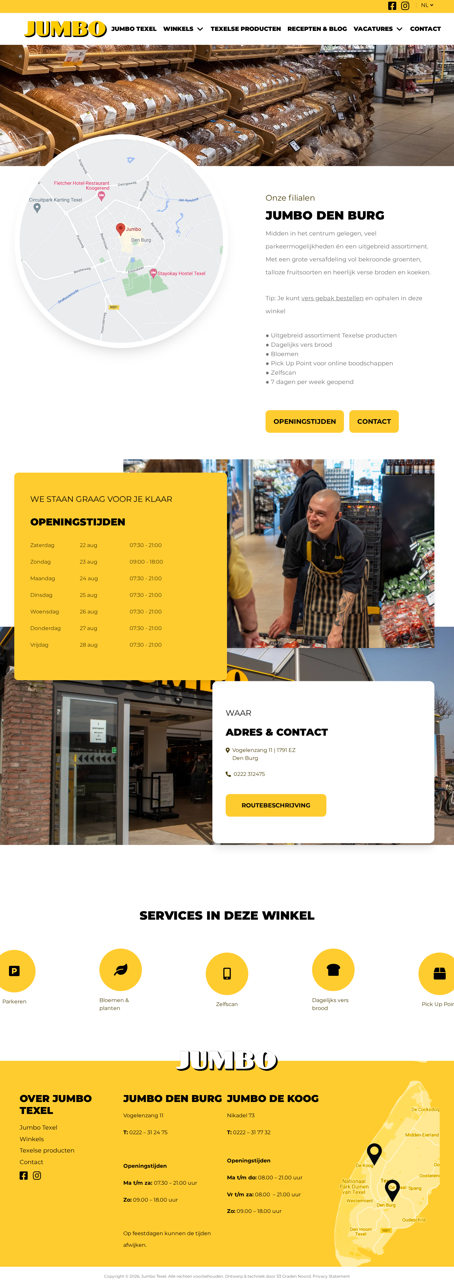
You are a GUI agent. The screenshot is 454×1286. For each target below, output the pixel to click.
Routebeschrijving (276, 805)
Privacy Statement (331, 1276)
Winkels (178, 29)
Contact (425, 29)
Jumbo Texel (134, 29)
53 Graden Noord (294, 1276)
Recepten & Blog (317, 29)
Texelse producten (246, 29)
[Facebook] (392, 7)
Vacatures (373, 29)
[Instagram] (405, 7)
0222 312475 (249, 774)
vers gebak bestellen (332, 298)
